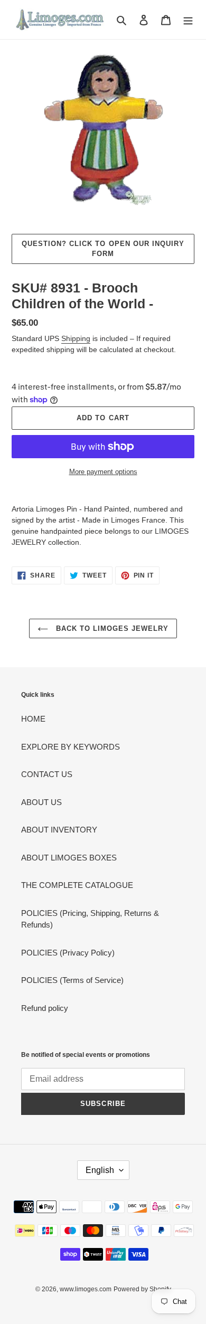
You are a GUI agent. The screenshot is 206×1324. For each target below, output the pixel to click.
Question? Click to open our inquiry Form (103, 249)
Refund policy (44, 1008)
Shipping (75, 338)
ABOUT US (41, 802)
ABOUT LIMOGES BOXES (69, 857)
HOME (33, 718)
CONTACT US (46, 774)
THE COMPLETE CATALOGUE (77, 885)
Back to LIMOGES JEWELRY (111, 628)
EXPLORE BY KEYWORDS (70, 746)
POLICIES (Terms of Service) (72, 980)
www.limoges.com (85, 1289)
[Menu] (188, 19)
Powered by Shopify (142, 1289)
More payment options (103, 472)
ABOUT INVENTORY (59, 829)
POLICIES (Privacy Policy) (68, 952)
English (100, 1170)
